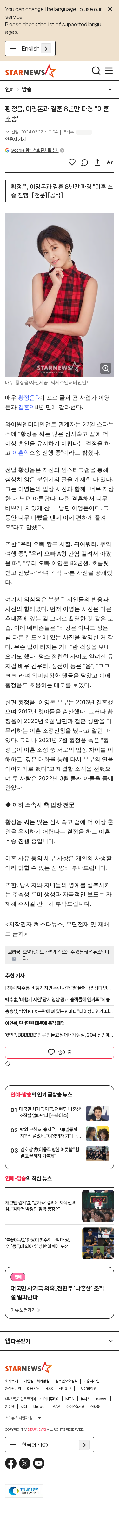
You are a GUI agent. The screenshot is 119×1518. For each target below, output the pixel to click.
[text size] (110, 162)
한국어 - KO (35, 1445)
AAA (56, 1406)
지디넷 (10, 1406)
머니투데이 (51, 1399)
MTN (70, 1399)
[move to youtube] (38, 1463)
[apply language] (46, 48)
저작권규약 (13, 1389)
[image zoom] (105, 368)
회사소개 (11, 1381)
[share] (97, 162)
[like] (72, 162)
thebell (40, 1406)
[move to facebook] (11, 1463)
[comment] (85, 162)
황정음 (26, 397)
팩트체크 (65, 1389)
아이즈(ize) (75, 1406)
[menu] (109, 71)
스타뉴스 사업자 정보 (20, 1418)
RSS (49, 1389)
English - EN (36, 48)
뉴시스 (85, 1399)
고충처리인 (91, 1381)
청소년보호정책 (66, 1381)
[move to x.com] (24, 1463)
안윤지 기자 (15, 139)
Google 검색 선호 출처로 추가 (34, 150)
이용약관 (33, 1389)
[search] (96, 71)
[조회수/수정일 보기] (31, 132)
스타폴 (95, 1406)
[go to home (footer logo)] (29, 1367)
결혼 (24, 407)
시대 (24, 1406)
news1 (102, 1399)
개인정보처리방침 (36, 1381)
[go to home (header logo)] (31, 71)
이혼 (18, 452)
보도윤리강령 (86, 1389)
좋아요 (65, 1052)
